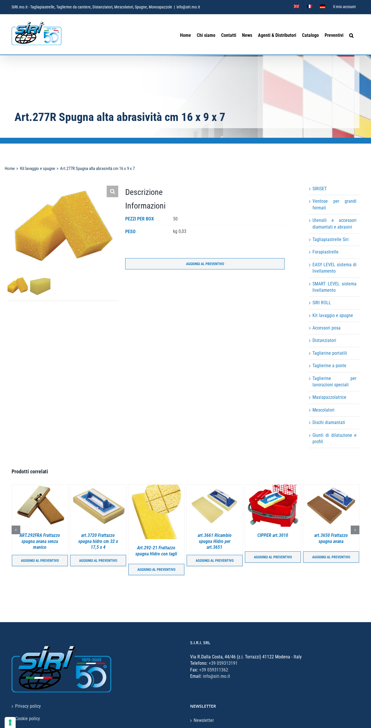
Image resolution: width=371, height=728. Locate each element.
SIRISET (319, 188)
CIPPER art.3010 (216, 535)
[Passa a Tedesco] (322, 7)
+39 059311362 (213, 670)
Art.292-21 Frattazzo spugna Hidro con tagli (100, 551)
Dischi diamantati (328, 422)
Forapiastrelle (325, 252)
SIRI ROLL (321, 302)
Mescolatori (323, 410)
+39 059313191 (223, 663)
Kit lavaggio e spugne (332, 315)
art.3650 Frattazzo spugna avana (275, 538)
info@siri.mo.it (188, 7)
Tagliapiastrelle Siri (330, 239)
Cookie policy (27, 718)
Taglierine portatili (329, 353)
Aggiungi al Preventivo (205, 264)
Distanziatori (324, 340)
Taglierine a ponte (329, 365)
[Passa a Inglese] (296, 7)
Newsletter (204, 720)
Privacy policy (28, 706)
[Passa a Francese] (309, 7)
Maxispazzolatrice (329, 397)
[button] (351, 34)
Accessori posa (326, 328)
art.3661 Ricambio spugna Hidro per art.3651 (158, 541)
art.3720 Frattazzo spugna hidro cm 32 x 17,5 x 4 (42, 541)
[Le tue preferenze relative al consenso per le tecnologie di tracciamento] (10, 722)
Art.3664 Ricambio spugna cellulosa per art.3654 (333, 541)
